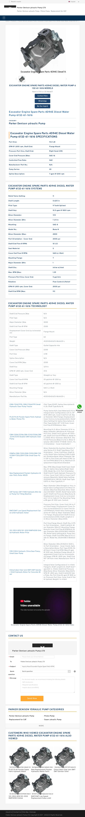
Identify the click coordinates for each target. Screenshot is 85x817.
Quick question (11, 673)
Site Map (25, 812)
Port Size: (13, 142)
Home (7, 21)
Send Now (32, 698)
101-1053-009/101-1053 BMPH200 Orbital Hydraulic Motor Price (25, 532)
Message (12, 678)
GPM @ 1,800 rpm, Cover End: (20, 287)
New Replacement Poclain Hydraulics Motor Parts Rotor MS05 (25, 474)
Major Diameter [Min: (17, 263)
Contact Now (42, 96)
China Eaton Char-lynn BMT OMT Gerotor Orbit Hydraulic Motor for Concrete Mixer (25, 572)
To (11, 662)
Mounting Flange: (15, 258)
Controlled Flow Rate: (18, 160)
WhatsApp (42, 101)
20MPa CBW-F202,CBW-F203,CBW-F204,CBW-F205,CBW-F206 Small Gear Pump (25, 455)
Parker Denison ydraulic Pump (27, 21)
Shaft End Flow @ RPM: (17, 244)
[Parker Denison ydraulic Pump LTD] (10, 6)
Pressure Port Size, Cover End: (21, 277)
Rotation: (12, 282)
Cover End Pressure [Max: (19, 156)
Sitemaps (32, 812)
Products (13, 21)
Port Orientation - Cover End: (20, 239)
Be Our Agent (42, 106)
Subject (12, 667)
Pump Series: (14, 169)
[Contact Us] (80, 408)
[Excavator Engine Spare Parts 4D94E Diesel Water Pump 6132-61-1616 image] (42, 51)
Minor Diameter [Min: (17, 220)
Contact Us (17, 812)
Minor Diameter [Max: (17, 234)
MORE (41, 726)
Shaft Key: (12, 210)
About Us (9, 812)
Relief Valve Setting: (16, 196)
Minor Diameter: (15, 215)
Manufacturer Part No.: (18, 165)
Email (11, 657)
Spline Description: (17, 174)
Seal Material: (14, 249)
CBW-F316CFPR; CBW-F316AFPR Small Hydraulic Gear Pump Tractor (25, 405)
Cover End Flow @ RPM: (18, 253)
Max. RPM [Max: (14, 272)
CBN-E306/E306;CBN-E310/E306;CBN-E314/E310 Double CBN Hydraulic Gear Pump (25, 437)
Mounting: (12, 225)
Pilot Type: (12, 206)
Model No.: (12, 229)
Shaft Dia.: (12, 268)
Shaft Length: (13, 201)
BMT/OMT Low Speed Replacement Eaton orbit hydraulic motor (25, 512)
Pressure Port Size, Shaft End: (21, 151)
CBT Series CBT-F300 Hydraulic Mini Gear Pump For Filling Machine (25, 493)
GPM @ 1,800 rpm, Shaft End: (21, 147)
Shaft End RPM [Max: (17, 291)
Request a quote (16, 1)
